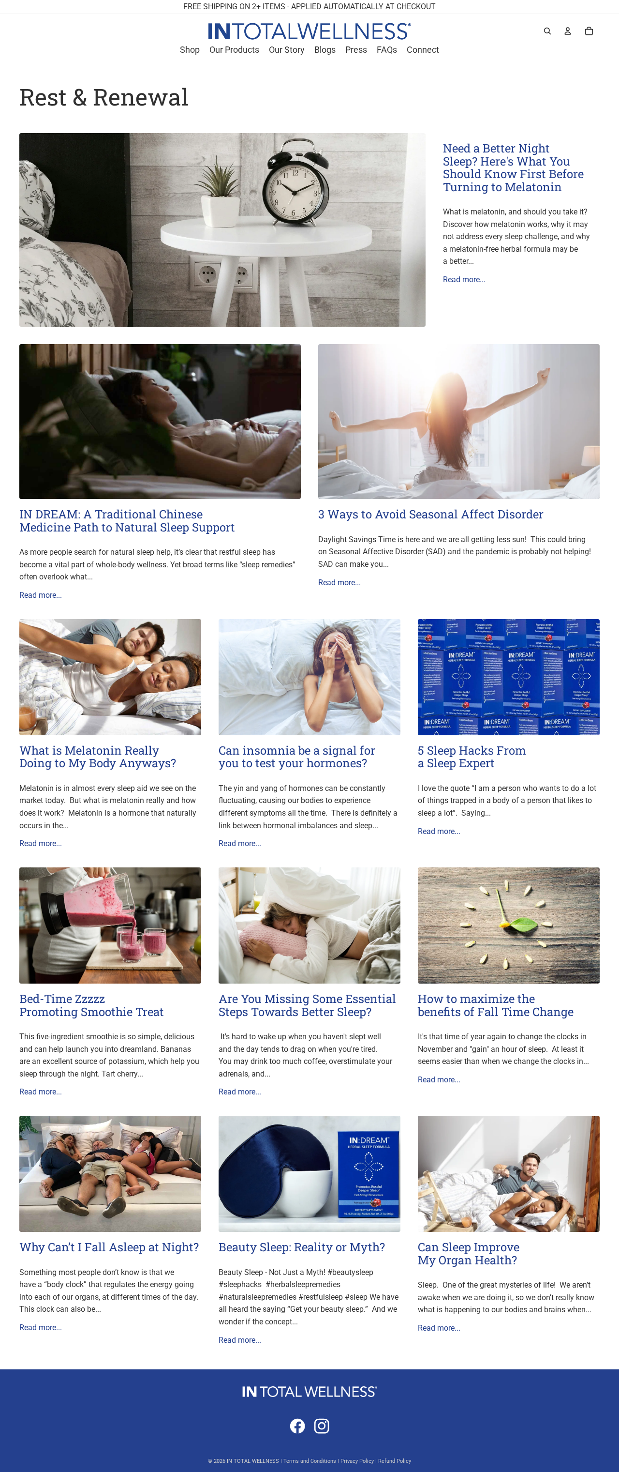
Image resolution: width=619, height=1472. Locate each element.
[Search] (547, 31)
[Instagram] (321, 1426)
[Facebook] (297, 1426)
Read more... (464, 279)
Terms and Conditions (309, 1461)
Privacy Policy (357, 1461)
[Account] (567, 31)
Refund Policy (394, 1461)
